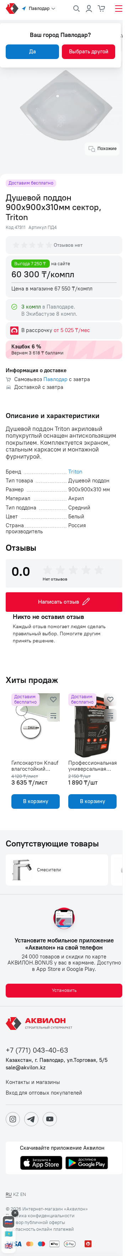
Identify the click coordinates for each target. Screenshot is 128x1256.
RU (9, 1194)
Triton (75, 472)
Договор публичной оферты (35, 1222)
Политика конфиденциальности (40, 1215)
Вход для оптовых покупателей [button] (44, 1093)
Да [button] (32, 51)
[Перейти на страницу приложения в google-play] (86, 1163)
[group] (33, 244)
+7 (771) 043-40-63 (37, 1050)
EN (23, 1194)
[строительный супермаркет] (12, 8)
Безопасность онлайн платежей (40, 1229)
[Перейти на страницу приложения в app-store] (41, 1163)
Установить (64, 990)
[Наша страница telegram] (31, 1119)
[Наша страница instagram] (13, 1119)
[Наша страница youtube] (50, 1119)
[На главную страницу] (40, 1023)
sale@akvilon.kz (26, 1068)
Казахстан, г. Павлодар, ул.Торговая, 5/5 (56, 1060)
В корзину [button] (35, 801)
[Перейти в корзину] (101, 8)
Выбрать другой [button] (88, 51)
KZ (16, 1194)
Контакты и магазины (33, 1082)
